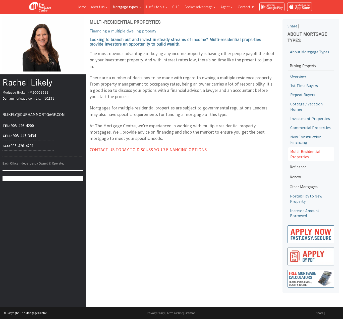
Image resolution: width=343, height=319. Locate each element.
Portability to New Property (306, 198)
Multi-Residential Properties (305, 154)
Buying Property (303, 65)
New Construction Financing (305, 139)
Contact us (246, 7)
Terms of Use (175, 313)
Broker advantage (199, 7)
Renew (295, 177)
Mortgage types (126, 7)
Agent (225, 7)
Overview (298, 76)
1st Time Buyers (304, 85)
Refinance (298, 167)
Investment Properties (310, 118)
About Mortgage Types (309, 51)
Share (292, 25)
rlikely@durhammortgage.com (28, 114)
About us (98, 7)
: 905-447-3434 (19, 135)
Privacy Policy (156, 313)
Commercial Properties (310, 127)
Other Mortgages (304, 186)
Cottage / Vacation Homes (306, 106)
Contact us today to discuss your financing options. (149, 149)
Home (81, 7)
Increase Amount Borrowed (304, 213)
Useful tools (155, 7)
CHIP (176, 7)
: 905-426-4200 (18, 125)
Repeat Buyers (302, 94)
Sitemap (190, 313)
